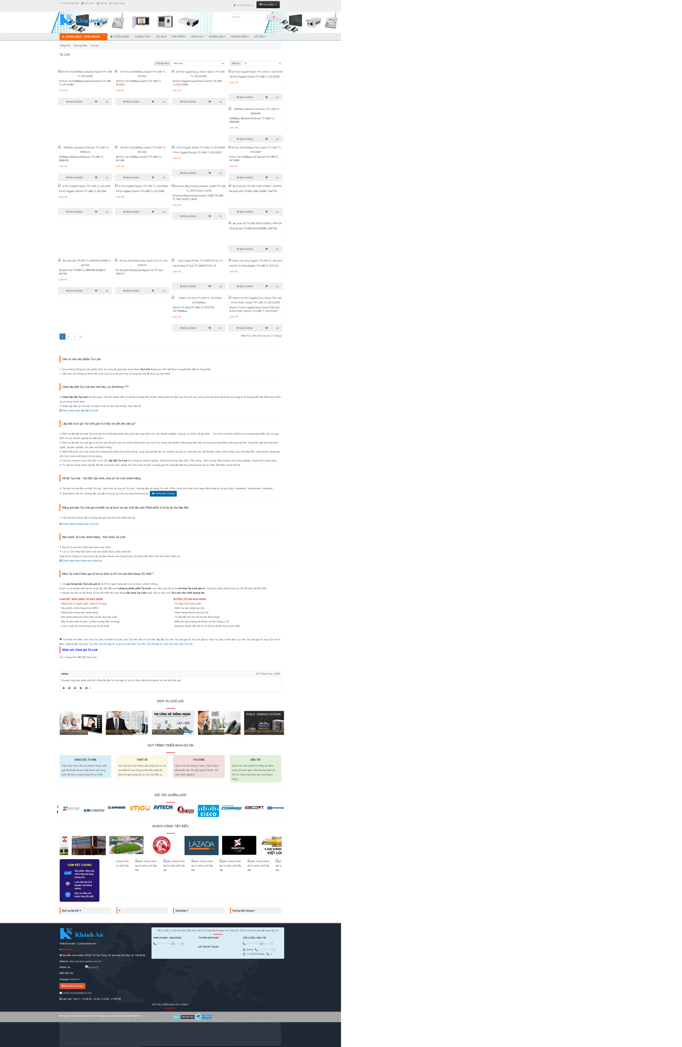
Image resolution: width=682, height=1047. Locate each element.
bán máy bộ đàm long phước (112, 1038)
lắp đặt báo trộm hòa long (138, 1040)
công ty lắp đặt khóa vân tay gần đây (261, 1041)
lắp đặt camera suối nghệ (204, 1039)
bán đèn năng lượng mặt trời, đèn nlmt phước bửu (139, 1037)
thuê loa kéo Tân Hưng (99, 1024)
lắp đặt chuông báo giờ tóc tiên (228, 1042)
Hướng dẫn (239, 36)
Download (216, 36)
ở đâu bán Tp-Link (234, 639)
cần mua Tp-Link (93, 639)
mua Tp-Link (123, 643)
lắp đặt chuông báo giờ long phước (181, 1042)
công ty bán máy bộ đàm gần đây (209, 1038)
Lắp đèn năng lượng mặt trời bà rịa (159, 1028)
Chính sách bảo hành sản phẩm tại (82, 560)
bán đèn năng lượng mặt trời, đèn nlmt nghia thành (172, 1043)
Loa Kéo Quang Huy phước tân (82, 1025)
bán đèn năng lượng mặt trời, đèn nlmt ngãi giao (144, 1043)
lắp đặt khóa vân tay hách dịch (95, 1041)
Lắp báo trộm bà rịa (128, 1028)
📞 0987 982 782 (162, 943)
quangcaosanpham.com (104, 1046)
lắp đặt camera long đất (183, 1039)
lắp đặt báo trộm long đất (168, 1040)
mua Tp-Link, (216, 639)
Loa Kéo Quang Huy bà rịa (73, 1025)
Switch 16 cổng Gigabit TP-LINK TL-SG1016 (253, 265)
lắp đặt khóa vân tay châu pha (77, 1041)
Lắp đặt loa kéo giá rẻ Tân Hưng (225, 1028)
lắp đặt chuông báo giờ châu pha (102, 1042)
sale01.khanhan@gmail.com (77, 993)
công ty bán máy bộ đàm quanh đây (220, 1038)
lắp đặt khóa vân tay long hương (132, 1041)
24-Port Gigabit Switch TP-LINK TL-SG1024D (254, 76)
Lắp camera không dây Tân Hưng (168, 1028)
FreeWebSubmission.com (238, 1045)
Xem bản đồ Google (73, 986)
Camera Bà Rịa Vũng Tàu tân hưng (166, 1029)
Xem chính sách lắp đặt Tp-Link (80, 410)
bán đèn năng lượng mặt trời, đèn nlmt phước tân (201, 1043)
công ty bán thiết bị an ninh (240, 1038)
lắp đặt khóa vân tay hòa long (141, 1041)
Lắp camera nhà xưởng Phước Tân (207, 1028)
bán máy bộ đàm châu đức (252, 1037)
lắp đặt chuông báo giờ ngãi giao (92, 1042)
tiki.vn (64, 1046)
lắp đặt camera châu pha (100, 1039)
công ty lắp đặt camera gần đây (252, 1039)
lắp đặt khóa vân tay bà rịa (272, 1040)
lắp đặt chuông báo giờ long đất (209, 1042)
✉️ (277, 949)
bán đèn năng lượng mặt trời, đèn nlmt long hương (243, 1043)
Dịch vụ (196, 36)
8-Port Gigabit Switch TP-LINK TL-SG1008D (140, 191)
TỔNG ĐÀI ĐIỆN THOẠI (208, 731)
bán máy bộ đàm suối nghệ (158, 1038)
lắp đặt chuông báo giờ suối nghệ (238, 1042)
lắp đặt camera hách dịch (116, 1039)
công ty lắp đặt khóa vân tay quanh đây (272, 1041)
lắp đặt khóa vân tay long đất (177, 1041)
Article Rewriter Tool (258, 1045)
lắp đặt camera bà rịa (79, 1039)
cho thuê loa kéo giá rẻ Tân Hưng (171, 1024)
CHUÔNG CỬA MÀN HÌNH (71, 731)
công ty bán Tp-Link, (77, 643)
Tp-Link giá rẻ (182, 639)
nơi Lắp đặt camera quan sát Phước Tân (265, 1028)
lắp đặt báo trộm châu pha (82, 1040)
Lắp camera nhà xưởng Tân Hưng (197, 1028)
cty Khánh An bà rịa (247, 1038)
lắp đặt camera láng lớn (211, 1039)
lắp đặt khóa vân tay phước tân (105, 1041)
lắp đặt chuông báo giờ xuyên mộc (267, 1042)
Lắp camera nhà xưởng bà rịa (216, 1028)
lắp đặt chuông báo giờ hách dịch (122, 1042)
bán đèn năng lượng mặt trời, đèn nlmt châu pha (158, 1043)
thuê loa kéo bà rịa (112, 1024)
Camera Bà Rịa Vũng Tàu (277, 1027)
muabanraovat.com (72, 1046)
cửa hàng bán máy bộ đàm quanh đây (230, 1038)
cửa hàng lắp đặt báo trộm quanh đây (262, 1040)
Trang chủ (64, 45)
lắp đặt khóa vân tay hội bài (186, 1041)
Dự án (160, 36)
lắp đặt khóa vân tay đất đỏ (160, 1041)
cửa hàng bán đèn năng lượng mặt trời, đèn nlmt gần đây (183, 1037)
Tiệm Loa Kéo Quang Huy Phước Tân (261, 1027)
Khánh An (75, 979)
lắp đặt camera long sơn (138, 1039)
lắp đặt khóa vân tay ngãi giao (68, 1041)
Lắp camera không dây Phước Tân (178, 1028)
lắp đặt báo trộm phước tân (106, 1040)
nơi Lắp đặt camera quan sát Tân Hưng (254, 1028)
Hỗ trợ (259, 36)
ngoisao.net (117, 1046)
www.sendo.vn (67, 1046)
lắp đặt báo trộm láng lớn (198, 1040)
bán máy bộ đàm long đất (135, 1038)
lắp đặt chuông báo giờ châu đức (82, 1042)
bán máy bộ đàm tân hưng (79, 1038)
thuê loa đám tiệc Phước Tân (263, 1024)
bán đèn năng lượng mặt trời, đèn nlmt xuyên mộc (154, 1037)
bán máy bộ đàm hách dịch (63, 1038)
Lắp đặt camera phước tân (77, 1028)
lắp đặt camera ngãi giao (93, 1039)
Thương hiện (80, 45)
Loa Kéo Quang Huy (241, 1023)
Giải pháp (178, 36)
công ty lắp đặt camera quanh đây (262, 1039)
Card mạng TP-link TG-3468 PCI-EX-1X (194, 265)
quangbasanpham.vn (98, 1046)
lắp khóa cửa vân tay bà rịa (116, 1029)
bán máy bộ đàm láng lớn (165, 1038)
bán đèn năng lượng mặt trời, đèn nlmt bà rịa (116, 1043)
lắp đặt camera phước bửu (219, 1039)
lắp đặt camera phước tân (124, 1039)
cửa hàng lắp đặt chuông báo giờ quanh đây (103, 1043)
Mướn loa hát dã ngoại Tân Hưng (119, 1024)
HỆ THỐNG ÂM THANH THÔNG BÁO (261, 731)
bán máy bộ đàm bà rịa (244, 1037)
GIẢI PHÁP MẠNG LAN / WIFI (165, 731)
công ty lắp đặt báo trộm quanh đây (252, 1040)
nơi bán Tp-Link (113, 639)
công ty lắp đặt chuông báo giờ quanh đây (91, 1043)
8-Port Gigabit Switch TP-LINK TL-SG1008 (82, 191)
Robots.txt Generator (277, 1045)
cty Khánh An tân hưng (267, 1038)
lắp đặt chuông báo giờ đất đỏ (191, 1042)
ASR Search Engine (138, 1046)
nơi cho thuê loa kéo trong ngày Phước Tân (213, 1024)
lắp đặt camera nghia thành (108, 1039)
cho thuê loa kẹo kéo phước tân (265, 1023)
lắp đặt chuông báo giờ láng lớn (247, 1042)
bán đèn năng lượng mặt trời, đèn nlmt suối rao (168, 1037)
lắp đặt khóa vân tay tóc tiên (194, 1041)
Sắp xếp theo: (162, 63)
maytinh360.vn (77, 1046)
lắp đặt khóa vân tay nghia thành (86, 1041)
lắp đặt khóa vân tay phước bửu (221, 1041)
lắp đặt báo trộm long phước (146, 1040)
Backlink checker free (231, 1045)
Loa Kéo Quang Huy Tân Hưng (275, 1023)
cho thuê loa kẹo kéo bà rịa (248, 1023)
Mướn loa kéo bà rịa (92, 1024)
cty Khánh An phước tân (260, 1038)
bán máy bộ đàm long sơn (87, 1038)
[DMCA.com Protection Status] (184, 1016)
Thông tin (142, 36)
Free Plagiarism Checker (252, 1045)
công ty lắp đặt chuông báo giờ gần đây (78, 1043)
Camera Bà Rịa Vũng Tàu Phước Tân (96, 1028)
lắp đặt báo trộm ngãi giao (74, 1040)
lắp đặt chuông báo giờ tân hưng (142, 1042)
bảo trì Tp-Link (147, 639)
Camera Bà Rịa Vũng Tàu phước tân (156, 1029)
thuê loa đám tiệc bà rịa (270, 1024)
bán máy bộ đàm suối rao (190, 1038)
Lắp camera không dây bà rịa (188, 1028)
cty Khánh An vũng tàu (253, 1038)
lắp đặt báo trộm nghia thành (90, 1040)
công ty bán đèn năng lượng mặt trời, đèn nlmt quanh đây (215, 1037)
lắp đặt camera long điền (175, 1039)
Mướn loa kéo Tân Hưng (78, 1024)
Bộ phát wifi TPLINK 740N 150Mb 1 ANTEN (253, 191)
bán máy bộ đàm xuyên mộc (182, 1038)
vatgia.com (61, 1046)
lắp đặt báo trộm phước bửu (206, 1040)
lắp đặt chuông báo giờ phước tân (132, 1042)
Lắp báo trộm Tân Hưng (114, 1028)
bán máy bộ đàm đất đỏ (119, 1038)
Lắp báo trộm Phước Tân (121, 1028)
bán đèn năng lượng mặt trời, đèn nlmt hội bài (84, 1037)
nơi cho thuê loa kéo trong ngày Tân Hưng (201, 1024)
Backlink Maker (271, 1045)
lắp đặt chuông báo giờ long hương (161, 1042)
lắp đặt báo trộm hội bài (176, 1040)
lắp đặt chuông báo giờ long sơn (151, 1042)
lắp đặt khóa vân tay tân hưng (114, 1041)
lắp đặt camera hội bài (190, 1039)
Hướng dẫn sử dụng (164, 493)
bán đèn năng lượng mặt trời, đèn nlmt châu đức (130, 1043)
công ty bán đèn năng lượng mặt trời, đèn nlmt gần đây (199, 1037)
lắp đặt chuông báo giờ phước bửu (257, 1042)
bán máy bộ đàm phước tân (71, 1038)
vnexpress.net (114, 1046)
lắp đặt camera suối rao (234, 1039)
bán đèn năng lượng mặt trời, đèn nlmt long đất (70, 1037)
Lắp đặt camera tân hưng (69, 1028)
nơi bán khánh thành (144, 1023)
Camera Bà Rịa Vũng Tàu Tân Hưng (86, 1028)
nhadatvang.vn (82, 1046)
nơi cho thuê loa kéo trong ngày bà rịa (225, 1024)
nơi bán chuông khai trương (151, 1023)
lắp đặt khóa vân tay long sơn (123, 1041)
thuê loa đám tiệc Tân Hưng (254, 1024)
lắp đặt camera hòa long (153, 1039)
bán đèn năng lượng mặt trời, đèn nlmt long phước (271, 1043)
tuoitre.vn (110, 1046)
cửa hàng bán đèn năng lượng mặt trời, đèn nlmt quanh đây (232, 1037)
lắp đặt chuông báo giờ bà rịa (73, 1042)
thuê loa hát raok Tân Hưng (147, 1024)
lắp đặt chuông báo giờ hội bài (219, 1042)
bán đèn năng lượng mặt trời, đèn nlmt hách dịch (187, 1043)
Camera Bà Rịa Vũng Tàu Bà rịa (106, 1028)
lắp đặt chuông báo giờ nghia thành (112, 1042)
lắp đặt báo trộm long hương (130, 1040)
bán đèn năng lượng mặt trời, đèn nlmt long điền (77, 1044)
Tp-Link (95, 45)
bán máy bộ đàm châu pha (268, 1037)
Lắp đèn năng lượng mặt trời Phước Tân (147, 1028)
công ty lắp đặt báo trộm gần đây (241, 1040)
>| (80, 336)
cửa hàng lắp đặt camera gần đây (243, 1039)
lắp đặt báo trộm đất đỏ (153, 1040)
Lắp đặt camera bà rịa (62, 1028)
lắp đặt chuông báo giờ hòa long (171, 1042)
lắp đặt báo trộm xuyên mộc (215, 1040)
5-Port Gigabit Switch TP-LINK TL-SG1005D (197, 152)
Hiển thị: (236, 63)
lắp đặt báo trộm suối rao (222, 1040)
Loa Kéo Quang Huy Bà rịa (71, 1024)
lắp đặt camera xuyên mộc (227, 1039)
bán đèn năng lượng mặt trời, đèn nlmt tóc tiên (97, 1037)
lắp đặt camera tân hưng (131, 1039)
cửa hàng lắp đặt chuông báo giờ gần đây (67, 1043)
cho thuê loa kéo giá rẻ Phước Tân (181, 1024)
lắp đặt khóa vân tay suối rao (240, 1041)
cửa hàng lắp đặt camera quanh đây (273, 1039)
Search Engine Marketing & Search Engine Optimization (127, 1046)
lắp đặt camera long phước (161, 1039)
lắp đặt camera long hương (146, 1039)
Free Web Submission (217, 1045)
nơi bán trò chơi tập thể (158, 1023)
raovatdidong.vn (87, 1046)
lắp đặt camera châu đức (85, 1039)
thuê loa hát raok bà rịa (162, 1024)
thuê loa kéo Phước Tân (105, 1024)
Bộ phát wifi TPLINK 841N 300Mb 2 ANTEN (253, 228)
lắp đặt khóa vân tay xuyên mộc (230, 1041)
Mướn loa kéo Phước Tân (85, 1024)
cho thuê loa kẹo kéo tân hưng (256, 1023)
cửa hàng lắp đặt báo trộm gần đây (231, 1040)
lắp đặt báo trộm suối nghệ (191, 1040)
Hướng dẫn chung (242, 910)
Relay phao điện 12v (227, 1023)
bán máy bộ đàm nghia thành (276, 1037)
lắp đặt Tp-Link (164, 639)
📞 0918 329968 (251, 943)
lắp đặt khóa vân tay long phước (150, 1041)
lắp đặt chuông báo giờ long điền (200, 1042)
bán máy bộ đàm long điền (127, 1038)
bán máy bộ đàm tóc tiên (149, 1038)
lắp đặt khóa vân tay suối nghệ (203, 1041)
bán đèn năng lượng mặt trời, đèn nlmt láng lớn (125, 1037)
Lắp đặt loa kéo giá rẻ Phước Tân (235, 1028)
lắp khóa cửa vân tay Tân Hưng (97, 1029)
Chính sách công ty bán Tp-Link (80, 523)
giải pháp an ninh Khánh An (275, 1038)
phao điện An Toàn (221, 1023)
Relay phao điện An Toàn (214, 1023)
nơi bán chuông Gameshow (137, 1023)
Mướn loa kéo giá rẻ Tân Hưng (251, 1027)
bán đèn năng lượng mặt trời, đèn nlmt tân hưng (215, 1043)
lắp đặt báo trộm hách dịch (98, 1040)
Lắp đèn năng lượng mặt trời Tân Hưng (136, 1028)
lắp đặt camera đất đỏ (169, 1039)
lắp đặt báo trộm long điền (161, 1040)
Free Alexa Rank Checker (265, 1045)
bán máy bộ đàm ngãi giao (260, 1037)
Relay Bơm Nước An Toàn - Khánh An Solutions (197, 1023)
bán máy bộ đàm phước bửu (174, 1038)
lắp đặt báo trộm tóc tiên (183, 1040)
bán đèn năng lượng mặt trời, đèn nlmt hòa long (257, 1043)
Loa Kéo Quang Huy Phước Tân (140, 1025)
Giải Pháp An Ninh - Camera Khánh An (70, 1039)
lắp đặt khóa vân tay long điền (168, 1041)
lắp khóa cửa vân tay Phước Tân (107, 1029)
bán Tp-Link (138, 643)
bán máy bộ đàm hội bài (142, 1038)
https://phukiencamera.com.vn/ (85, 961)
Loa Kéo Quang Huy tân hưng (90, 1025)
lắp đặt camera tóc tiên (197, 1039)
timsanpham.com (92, 1046)
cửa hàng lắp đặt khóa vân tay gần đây (249, 1041)
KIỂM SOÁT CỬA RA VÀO (117, 731)
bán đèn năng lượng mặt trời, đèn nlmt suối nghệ (111, 1037)
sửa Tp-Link (130, 639)
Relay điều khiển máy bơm (234, 1023)
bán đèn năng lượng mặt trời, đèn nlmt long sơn (229, 1043)
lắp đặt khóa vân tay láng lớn (212, 1041)
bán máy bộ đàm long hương (95, 1038)
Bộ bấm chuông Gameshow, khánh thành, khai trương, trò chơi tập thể (83, 1023)
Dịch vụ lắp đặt (71, 910)
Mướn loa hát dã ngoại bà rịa (139, 1024)
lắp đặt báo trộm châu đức (66, 1040)
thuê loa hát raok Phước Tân (155, 1024)
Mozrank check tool (245, 1045)
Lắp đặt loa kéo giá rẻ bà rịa (244, 1028)
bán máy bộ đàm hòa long (103, 1038)
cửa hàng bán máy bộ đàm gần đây (199, 1038)
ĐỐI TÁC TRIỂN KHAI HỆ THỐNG (170, 1004)
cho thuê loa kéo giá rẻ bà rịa (190, 1024)
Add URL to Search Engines (224, 1045)
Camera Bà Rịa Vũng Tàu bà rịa (146, 1029)
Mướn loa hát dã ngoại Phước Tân (129, 1024)
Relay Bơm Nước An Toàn (207, 1023)
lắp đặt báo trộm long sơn (122, 1040)
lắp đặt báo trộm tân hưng (114, 1040)
